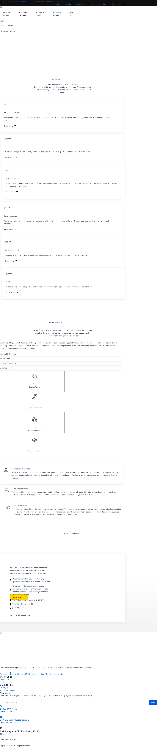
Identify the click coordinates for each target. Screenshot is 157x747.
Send (153, 702)
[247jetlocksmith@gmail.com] (1, 717)
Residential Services (40, 14)
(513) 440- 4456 (8, 31)
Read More (8, 126)
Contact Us (72, 14)
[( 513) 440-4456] (1, 706)
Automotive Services (23, 14)
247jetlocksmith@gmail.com (14, 720)
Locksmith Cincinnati (6, 14)
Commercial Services (57, 14)
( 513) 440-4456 (8, 708)
